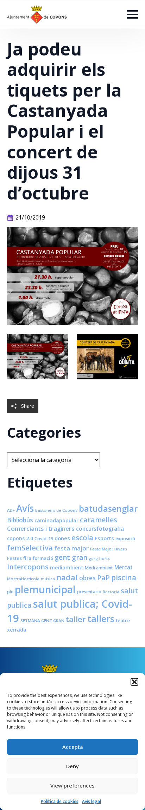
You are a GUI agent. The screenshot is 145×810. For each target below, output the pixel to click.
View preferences (72, 785)
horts (104, 558)
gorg (93, 558)
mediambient (66, 567)
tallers (100, 618)
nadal (67, 577)
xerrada (16, 629)
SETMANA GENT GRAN (42, 620)
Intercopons (28, 566)
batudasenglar (108, 508)
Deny (72, 766)
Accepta (72, 746)
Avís (25, 508)
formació (43, 558)
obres (87, 578)
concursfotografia (100, 528)
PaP (103, 577)
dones (62, 538)
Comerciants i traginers (41, 528)
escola (82, 537)
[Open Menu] (132, 14)
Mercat (123, 567)
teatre (123, 620)
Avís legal (91, 801)
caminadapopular (56, 520)
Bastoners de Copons (56, 510)
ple (10, 592)
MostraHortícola (23, 578)
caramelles (98, 519)
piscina (123, 577)
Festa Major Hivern (108, 548)
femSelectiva (30, 548)
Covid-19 (43, 539)
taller (76, 619)
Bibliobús (20, 520)
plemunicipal (45, 589)
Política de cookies (59, 801)
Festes (14, 558)
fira (27, 558)
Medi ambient (99, 568)
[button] (134, 681)
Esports (104, 538)
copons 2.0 (20, 538)
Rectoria (111, 591)
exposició (125, 539)
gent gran (71, 557)
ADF (11, 510)
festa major (71, 548)
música (48, 578)
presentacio (89, 592)
